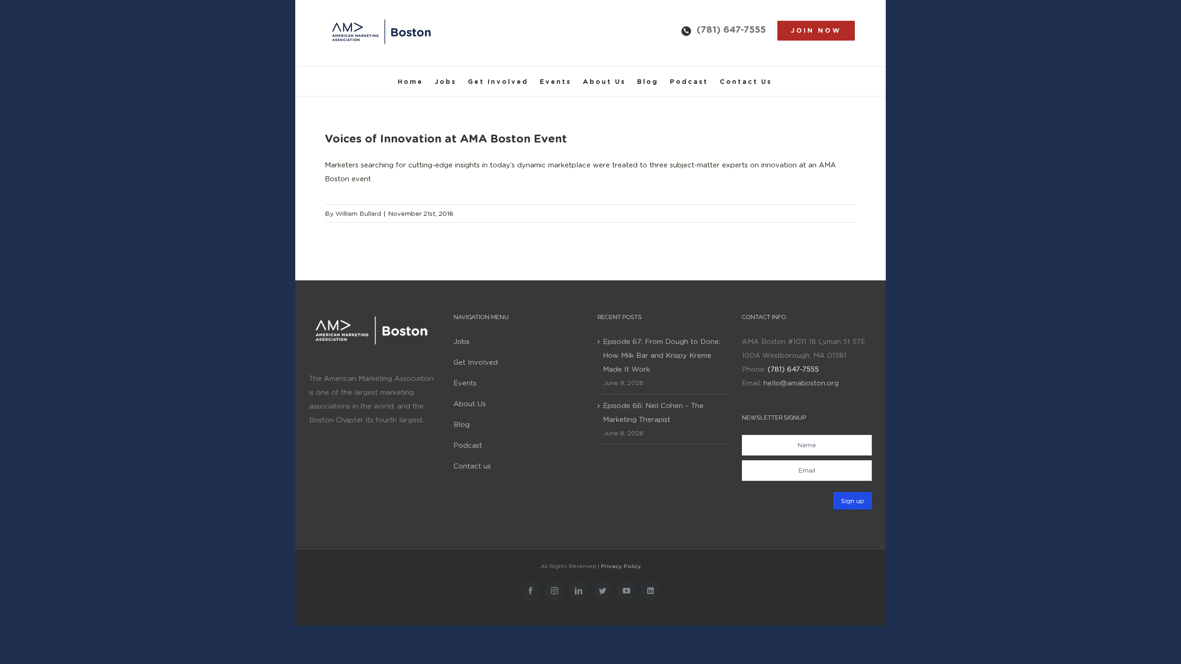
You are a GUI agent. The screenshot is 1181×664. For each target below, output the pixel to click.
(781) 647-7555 (731, 29)
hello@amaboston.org (801, 383)
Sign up (852, 500)
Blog (461, 425)
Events (465, 383)
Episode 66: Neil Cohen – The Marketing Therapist (653, 413)
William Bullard (358, 213)
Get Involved (475, 362)
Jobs (461, 342)
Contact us (472, 466)
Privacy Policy (621, 566)
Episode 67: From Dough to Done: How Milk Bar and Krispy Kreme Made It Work (661, 356)
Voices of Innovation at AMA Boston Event (446, 138)
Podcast (467, 445)
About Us (469, 404)
